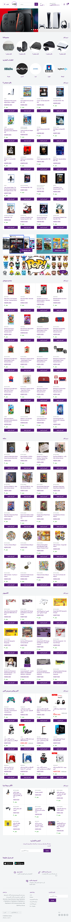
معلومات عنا (32, 906)
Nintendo (6, 296)
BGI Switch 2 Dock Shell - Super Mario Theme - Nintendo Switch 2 (42, 390)
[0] (67, 4)
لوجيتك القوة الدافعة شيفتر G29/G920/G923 (59, 739)
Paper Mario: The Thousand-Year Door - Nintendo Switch (10, 299)
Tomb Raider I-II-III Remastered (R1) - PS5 (58, 188)
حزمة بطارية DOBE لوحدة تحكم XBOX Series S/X (27, 739)
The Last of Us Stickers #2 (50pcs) (59, 575)
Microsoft (6, 707)
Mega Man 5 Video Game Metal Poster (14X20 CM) (11, 515)
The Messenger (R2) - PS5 (26, 187)
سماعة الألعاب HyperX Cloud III (59, 709)
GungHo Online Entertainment (24, 128)
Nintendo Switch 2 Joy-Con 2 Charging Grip (59, 299)
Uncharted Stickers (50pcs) (27, 544)
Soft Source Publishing (42, 215)
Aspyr (54, 185)
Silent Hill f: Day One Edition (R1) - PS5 (59, 159)
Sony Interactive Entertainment (41, 186)
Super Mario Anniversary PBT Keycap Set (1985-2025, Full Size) (10, 612)
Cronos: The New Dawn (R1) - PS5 (43, 101)
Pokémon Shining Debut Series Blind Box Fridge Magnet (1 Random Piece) (42, 546)
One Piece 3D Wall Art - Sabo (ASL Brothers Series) (10, 487)
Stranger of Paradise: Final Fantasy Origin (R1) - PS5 (27, 218)
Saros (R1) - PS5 (40, 188)
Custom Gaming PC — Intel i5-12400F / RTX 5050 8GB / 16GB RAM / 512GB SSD (27, 672)
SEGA (5, 185)
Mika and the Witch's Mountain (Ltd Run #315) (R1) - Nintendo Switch (11, 420)
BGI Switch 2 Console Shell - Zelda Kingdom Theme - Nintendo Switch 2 (59, 360)
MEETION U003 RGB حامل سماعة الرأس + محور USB (42, 739)
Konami (54, 157)
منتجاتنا (31, 897)
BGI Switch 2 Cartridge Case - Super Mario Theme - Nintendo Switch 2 (10, 390)
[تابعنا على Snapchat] (67, 915)
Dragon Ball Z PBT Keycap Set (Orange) (60, 611)
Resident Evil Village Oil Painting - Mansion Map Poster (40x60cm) (42, 458)
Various (38, 157)
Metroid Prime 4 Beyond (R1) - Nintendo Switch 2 (27, 329)
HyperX (55, 707)
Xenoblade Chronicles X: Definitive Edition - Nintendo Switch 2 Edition (43, 300)
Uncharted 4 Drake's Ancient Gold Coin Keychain (27, 575)
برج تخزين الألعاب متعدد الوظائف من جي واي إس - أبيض (11, 739)
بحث (31, 895)
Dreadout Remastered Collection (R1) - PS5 (42, 218)
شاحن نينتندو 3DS (39, 792)
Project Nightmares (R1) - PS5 (43, 159)
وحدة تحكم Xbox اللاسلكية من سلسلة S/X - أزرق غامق (27, 768)
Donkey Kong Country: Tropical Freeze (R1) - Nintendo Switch (9, 330)
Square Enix (23, 215)
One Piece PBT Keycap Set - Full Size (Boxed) (27, 641)
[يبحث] (36, 4)
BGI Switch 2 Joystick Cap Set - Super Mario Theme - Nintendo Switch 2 (27, 390)
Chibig (5, 127)
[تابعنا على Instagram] (62, 915)
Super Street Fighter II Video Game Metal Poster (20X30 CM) (27, 516)
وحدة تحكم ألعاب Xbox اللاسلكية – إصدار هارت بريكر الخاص (27, 710)
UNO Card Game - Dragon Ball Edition (59, 545)
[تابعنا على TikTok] (65, 915)
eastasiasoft (23, 157)
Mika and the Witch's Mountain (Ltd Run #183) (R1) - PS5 (11, 130)
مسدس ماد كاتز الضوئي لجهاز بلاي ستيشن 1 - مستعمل (39, 825)
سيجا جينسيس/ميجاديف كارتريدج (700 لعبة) (40, 810)
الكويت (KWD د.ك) (14, 912)
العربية (5, 912)
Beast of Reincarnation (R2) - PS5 (43, 129)
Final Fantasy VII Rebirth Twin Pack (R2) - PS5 (59, 218)
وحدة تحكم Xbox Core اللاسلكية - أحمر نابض (9, 768)
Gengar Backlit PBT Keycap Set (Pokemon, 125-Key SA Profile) (27, 612)
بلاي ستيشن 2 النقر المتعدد (17, 809)
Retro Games (40, 326)
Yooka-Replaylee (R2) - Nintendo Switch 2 (42, 419)
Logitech (55, 737)
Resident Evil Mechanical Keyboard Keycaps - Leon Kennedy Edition (10, 672)
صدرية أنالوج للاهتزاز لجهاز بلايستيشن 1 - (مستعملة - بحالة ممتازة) (61, 826)
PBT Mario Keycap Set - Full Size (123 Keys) (59, 641)
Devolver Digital (8, 157)
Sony (5, 98)
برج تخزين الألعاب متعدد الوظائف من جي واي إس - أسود (43, 768)
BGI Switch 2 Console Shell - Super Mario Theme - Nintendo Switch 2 (59, 390)
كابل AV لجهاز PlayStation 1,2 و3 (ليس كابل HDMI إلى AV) (17, 795)
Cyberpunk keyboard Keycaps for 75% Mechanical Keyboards (59, 672)
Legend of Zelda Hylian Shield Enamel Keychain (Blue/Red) (11, 457)
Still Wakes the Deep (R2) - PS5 (59, 129)
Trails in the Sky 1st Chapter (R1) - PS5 (27, 131)
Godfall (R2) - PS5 (8, 217)
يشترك (47, 850)
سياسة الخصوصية (34, 899)
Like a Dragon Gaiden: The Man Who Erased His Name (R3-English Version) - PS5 (10, 189)
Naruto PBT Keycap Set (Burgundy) (9, 641)
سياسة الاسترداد (33, 901)
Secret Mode (56, 127)
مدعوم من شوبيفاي (7, 917)
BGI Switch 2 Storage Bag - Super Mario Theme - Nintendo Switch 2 (59, 330)
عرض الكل (66, 37)
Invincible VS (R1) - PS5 (58, 100)
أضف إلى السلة (11, 110)
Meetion (38, 737)
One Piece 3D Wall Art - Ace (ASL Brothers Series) (27, 487)
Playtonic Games (40, 416)
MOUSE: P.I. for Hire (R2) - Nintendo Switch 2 (26, 419)
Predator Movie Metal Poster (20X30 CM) (43, 515)
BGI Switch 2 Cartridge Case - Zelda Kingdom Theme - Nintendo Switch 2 (10, 360)
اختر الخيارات (60, 720)
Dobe (22, 737)
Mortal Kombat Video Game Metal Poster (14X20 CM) (43, 487)
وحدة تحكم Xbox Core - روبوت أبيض (59, 768)
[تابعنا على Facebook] (59, 915)
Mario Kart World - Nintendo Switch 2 (27, 299)
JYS (5, 737)
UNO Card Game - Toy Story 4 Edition (10, 575)
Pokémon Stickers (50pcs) (43, 574)
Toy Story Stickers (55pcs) (10, 544)
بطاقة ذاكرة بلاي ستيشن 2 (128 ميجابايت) (16, 825)
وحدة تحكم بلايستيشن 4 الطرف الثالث (61, 809)
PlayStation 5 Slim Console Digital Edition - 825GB (10, 101)
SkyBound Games (57, 98)
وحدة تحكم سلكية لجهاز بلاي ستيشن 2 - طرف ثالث (61, 794)
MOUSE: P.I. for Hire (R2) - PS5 (10, 159)
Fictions (39, 127)
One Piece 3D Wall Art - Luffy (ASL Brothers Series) (59, 457)
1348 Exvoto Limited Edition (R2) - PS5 (27, 159)
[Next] (68, 46)
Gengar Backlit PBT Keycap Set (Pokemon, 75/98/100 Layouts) (43, 642)
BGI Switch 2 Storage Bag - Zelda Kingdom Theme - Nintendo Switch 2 (43, 330)
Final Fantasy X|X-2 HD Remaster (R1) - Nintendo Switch (59, 420)
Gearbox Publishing (8, 215)
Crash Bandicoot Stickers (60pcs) (59, 515)
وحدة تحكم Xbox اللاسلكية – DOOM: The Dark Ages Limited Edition (43, 710)
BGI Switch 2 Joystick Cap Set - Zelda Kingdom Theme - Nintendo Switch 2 (27, 360)
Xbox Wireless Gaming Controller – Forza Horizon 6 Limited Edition (10, 710)
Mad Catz (37, 821)
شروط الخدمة (33, 903)
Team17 (22, 98)
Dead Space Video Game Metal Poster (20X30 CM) (59, 487)
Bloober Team (40, 98)
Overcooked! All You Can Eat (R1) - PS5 (27, 101)
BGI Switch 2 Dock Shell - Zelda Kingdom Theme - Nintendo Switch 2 (42, 360)
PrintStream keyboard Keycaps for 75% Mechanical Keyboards (43, 672)
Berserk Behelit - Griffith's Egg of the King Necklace (26, 457)
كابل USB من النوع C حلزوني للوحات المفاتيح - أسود (43, 611)
